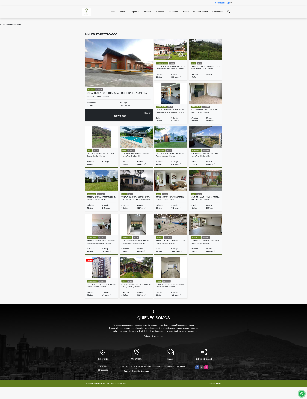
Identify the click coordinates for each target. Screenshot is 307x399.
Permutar (147, 12)
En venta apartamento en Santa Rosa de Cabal (171, 110)
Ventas (122, 12)
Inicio (113, 12)
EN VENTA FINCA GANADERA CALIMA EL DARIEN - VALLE (205, 66)
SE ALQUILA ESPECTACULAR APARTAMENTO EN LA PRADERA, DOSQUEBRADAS (101, 241)
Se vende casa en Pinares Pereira (205, 197)
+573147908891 (103, 366)
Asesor (186, 12)
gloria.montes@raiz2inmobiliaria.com (170, 366)
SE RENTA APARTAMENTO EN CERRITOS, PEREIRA (205, 153)
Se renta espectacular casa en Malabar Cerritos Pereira (136, 153)
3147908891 (103, 370)
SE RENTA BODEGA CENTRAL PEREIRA (170, 241)
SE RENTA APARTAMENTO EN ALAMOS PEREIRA (205, 241)
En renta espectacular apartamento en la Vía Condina (101, 284)
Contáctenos (217, 12)
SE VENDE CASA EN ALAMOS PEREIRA (170, 197)
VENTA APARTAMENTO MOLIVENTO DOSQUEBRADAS (136, 241)
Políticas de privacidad (153, 336)
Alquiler (134, 12)
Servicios (160, 12)
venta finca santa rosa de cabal (135, 197)
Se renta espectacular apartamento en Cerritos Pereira (205, 110)
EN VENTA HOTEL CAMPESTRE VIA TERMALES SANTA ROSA (171, 66)
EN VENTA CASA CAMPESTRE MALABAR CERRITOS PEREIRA (171, 153)
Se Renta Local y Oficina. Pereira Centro (171, 284)
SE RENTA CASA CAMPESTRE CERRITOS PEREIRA (101, 197)
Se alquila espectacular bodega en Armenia (117, 93)
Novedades (173, 12)
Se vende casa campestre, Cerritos (136, 284)
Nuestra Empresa (200, 12)
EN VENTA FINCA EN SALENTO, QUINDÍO (101, 153)
